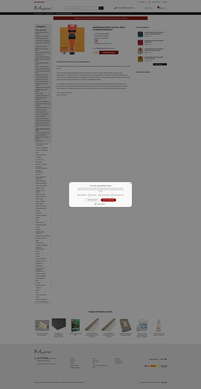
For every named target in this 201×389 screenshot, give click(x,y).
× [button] (130, 183)
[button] (100, 204)
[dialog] (100, 194)
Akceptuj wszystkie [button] (108, 200)
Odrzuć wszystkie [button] (92, 200)
